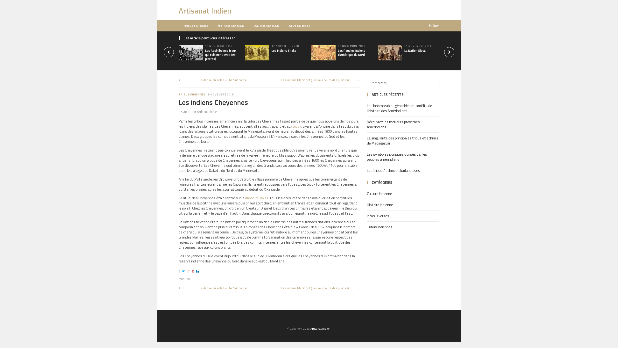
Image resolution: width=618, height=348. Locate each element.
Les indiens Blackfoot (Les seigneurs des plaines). (315, 80)
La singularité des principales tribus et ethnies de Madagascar (403, 140)
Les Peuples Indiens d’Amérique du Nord (351, 52)
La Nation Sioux (415, 50)
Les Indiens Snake (284, 50)
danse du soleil (256, 198)
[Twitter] (184, 271)
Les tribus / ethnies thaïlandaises (393, 170)
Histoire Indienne (231, 25)
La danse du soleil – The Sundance (223, 80)
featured (184, 278)
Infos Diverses (299, 25)
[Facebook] (180, 271)
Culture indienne (266, 25)
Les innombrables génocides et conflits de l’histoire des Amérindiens (399, 108)
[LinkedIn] (198, 271)
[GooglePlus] (189, 271)
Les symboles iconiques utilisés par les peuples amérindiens (397, 157)
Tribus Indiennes (195, 25)
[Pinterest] (194, 271)
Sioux (297, 126)
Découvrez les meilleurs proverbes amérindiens (393, 124)
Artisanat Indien (205, 10)
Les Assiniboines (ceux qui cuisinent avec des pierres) (220, 54)
